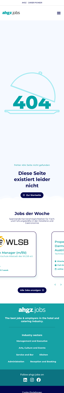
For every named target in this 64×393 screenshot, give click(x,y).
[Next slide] (61, 284)
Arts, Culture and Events (32, 348)
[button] (59, 13)
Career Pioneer (35, 2)
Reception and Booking (43, 361)
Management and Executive (32, 341)
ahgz (24, 2)
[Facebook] (39, 380)
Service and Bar (24, 354)
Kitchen (43, 354)
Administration (16, 361)
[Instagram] (32, 380)
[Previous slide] (55, 284)
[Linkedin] (25, 380)
